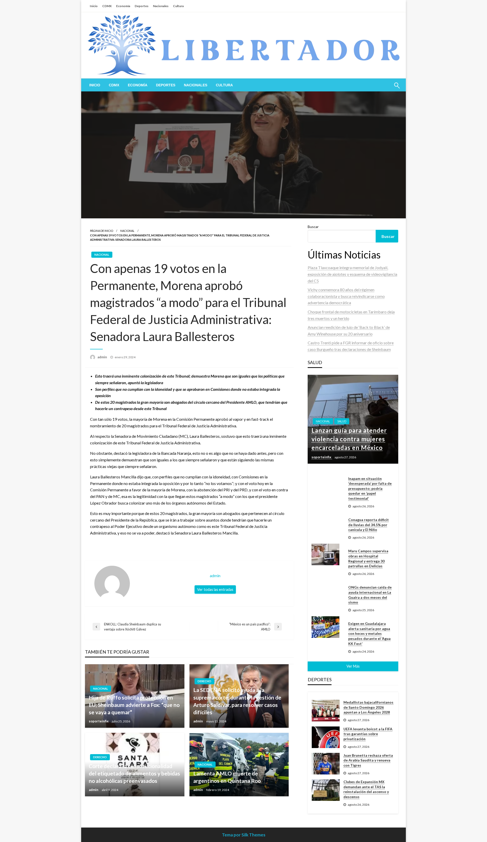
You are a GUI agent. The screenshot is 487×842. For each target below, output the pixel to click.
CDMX (107, 6)
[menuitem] (95, 85)
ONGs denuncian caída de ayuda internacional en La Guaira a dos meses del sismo (370, 594)
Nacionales (160, 6)
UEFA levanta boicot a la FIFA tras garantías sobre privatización (367, 734)
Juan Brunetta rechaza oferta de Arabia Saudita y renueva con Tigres (368, 760)
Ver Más (353, 666)
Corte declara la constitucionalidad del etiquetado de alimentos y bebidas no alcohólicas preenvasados (134, 773)
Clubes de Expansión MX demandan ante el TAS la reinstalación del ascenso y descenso (366, 789)
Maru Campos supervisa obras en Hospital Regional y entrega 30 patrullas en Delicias (368, 558)
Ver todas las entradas (215, 589)
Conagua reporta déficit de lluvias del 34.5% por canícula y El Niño (368, 524)
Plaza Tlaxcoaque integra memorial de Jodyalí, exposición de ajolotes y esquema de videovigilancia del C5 (352, 274)
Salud (341, 421)
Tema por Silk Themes (243, 834)
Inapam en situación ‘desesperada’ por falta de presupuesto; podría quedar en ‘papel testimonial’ (370, 488)
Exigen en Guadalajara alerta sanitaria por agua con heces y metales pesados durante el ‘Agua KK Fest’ (369, 633)
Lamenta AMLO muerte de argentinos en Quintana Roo (227, 777)
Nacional (127, 230)
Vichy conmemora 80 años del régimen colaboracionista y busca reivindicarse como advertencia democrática (346, 296)
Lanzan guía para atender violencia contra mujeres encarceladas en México (349, 439)
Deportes (141, 6)
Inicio (94, 6)
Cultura (178, 6)
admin (102, 357)
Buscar (313, 226)
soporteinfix (99, 721)
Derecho (204, 681)
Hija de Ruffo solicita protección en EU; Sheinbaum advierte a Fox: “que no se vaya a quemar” (134, 705)
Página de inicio (101, 230)
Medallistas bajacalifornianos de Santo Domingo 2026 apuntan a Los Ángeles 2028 (368, 707)
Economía (123, 6)
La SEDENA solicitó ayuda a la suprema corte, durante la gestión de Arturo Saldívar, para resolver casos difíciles (237, 701)
